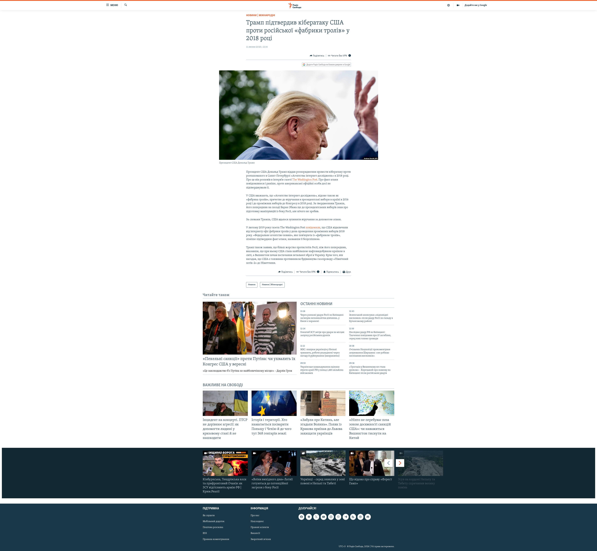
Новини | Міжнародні (260, 15)
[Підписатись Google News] (309, 517)
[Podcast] (360, 517)
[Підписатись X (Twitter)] (316, 517)
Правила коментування (216, 539)
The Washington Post (304, 179)
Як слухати (209, 515)
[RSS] (353, 517)
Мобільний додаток (213, 521)
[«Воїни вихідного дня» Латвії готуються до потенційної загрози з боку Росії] (274, 463)
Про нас (255, 515)
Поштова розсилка (213, 527)
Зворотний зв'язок (261, 539)
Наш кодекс (257, 521)
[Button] (317, 56)
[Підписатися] (368, 517)
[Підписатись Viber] (338, 517)
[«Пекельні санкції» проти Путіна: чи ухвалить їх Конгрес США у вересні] (250, 328)
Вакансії (255, 533)
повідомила (313, 227)
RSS (205, 533)
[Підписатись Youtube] (323, 517)
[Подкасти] (448, 5)
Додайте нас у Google (476, 5)
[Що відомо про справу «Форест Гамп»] (371, 463)
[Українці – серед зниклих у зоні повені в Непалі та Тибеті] (322, 463)
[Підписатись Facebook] (301, 517)
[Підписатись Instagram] (331, 517)
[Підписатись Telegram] (346, 517)
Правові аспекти (260, 527)
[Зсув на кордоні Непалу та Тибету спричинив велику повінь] (420, 463)
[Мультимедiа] (458, 5)
